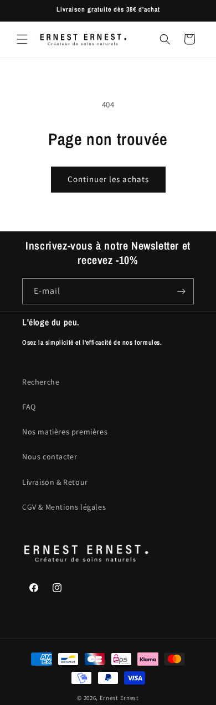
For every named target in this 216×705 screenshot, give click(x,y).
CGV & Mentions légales (64, 507)
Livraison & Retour (55, 482)
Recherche (40, 382)
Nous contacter (49, 457)
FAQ (29, 407)
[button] (22, 39)
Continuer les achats (108, 179)
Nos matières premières (64, 432)
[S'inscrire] (181, 291)
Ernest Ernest (119, 698)
